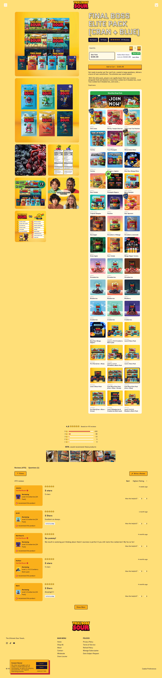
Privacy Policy (88, 642)
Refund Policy (88, 648)
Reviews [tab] (20, 468)
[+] (139, 48)
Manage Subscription (90, 650)
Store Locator (62, 656)
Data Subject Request (91, 653)
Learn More (135, 57)
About (59, 648)
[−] (131, 48)
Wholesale (61, 653)
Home (59, 642)
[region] (81, 456)
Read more (92, 85)
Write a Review (140, 474)
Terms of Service (89, 645)
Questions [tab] (33, 468)
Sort (128, 481)
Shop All (60, 645)
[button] (119, 40)
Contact (60, 650)
